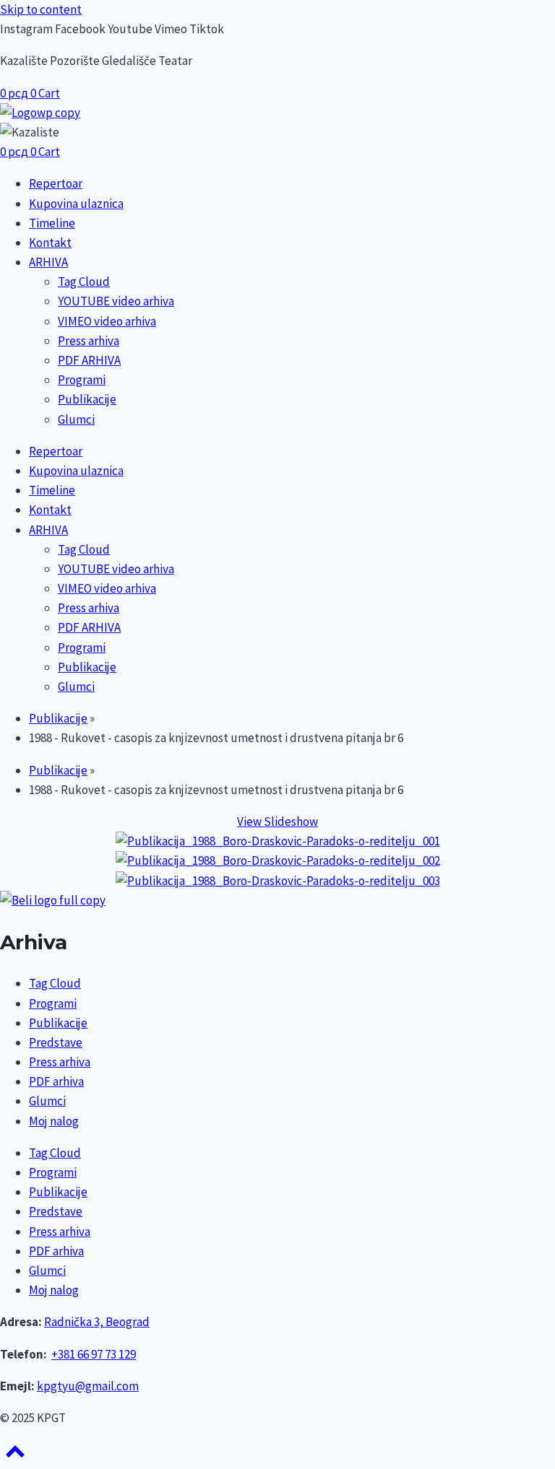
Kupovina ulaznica (76, 204)
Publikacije (87, 399)
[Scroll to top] (15, 1456)
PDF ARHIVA (89, 360)
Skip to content (41, 9)
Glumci (76, 419)
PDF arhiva (56, 1081)
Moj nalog (54, 1121)
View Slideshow (277, 821)
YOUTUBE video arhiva (116, 301)
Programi (82, 380)
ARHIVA (48, 262)
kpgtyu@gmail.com (88, 1386)
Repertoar (55, 183)
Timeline (52, 223)
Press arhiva (88, 341)
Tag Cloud (84, 281)
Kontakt (50, 242)
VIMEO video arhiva (107, 321)
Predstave (55, 1042)
